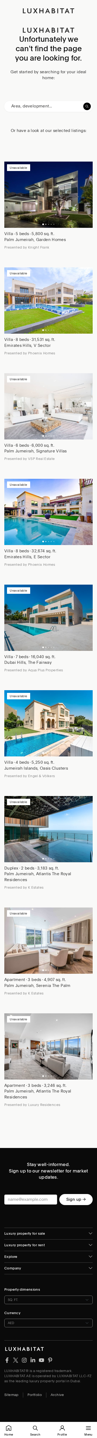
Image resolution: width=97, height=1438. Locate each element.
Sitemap (11, 1395)
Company (12, 1268)
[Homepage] (48, 11)
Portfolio (34, 1395)
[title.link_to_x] (7, 1359)
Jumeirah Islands (20, 768)
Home (8, 1434)
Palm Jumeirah (19, 239)
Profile (62, 1434)
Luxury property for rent (24, 1245)
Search (35, 1434)
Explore (11, 1257)
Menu (88, 1434)
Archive (57, 1395)
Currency (12, 1313)
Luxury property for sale (24, 1233)
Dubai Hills (15, 662)
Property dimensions (22, 1289)
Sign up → (76, 1199)
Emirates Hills (17, 345)
